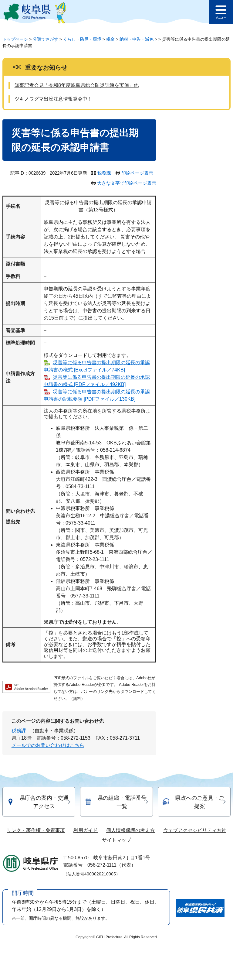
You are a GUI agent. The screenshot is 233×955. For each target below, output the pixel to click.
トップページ (15, 39)
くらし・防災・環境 (82, 39)
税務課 (104, 173)
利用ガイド (85, 830)
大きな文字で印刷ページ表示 (126, 183)
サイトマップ (116, 840)
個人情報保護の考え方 (130, 830)
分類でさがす (45, 39)
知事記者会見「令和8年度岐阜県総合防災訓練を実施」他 (77, 85)
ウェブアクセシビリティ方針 (194, 830)
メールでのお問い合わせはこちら (48, 745)
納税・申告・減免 (137, 39)
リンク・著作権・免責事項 (36, 830)
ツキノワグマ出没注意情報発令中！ (53, 98)
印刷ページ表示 (137, 173)
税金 (110, 39)
